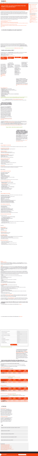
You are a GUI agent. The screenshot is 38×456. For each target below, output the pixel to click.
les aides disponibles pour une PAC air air (10, 55)
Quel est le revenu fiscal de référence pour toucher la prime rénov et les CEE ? (9, 24)
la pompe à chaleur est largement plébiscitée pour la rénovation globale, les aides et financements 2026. (13, 124)
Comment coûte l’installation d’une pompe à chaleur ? (6, 446)
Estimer (12, 344)
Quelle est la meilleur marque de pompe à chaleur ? (6, 448)
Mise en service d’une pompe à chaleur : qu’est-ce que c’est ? (7, 449)
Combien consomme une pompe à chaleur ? (5, 444)
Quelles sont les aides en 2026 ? (4, 21)
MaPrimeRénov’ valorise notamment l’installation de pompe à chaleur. (3, 75)
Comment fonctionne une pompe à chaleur (5, 445)
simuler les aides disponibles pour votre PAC (21, 141)
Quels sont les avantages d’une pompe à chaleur (17, 99)
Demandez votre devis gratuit (22, 454)
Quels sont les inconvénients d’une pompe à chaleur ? (6, 447)
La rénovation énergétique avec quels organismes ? (6, 20)
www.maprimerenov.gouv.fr (4, 183)
